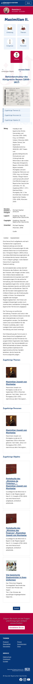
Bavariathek (7, 644)
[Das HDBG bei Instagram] (24, 679)
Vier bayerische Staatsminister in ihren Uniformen (16, 577)
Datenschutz (7, 657)
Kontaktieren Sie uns (16, 627)
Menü (28, 3)
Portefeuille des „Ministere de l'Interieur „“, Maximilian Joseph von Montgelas (16, 483)
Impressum (6, 659)
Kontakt (5, 661)
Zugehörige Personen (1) (13, 115)
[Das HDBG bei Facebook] (20, 679)
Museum (6, 642)
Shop (19, 646)
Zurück (16, 608)
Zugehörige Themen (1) (12, 110)
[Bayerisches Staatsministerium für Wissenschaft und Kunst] (16, 671)
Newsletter (6, 646)
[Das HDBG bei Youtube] (28, 679)
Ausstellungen (21, 644)
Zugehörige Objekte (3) (12, 120)
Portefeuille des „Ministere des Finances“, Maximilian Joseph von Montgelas (16, 532)
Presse (19, 642)
